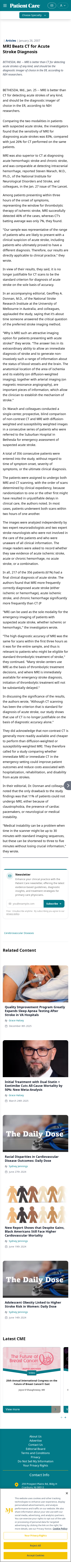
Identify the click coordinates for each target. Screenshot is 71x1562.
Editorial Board (35, 1449)
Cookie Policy (60, 1528)
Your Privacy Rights (35, 1465)
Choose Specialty (32, 15)
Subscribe (52, 903)
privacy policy (12, 913)
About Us (35, 1436)
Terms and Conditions (35, 1453)
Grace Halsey (16, 1020)
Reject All (35, 1545)
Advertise (35, 1440)
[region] (35, 1525)
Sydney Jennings (18, 1166)
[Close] (67, 1493)
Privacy (35, 1457)
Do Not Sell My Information (35, 1461)
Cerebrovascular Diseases (19, 933)
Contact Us (35, 1445)
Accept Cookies (35, 1555)
